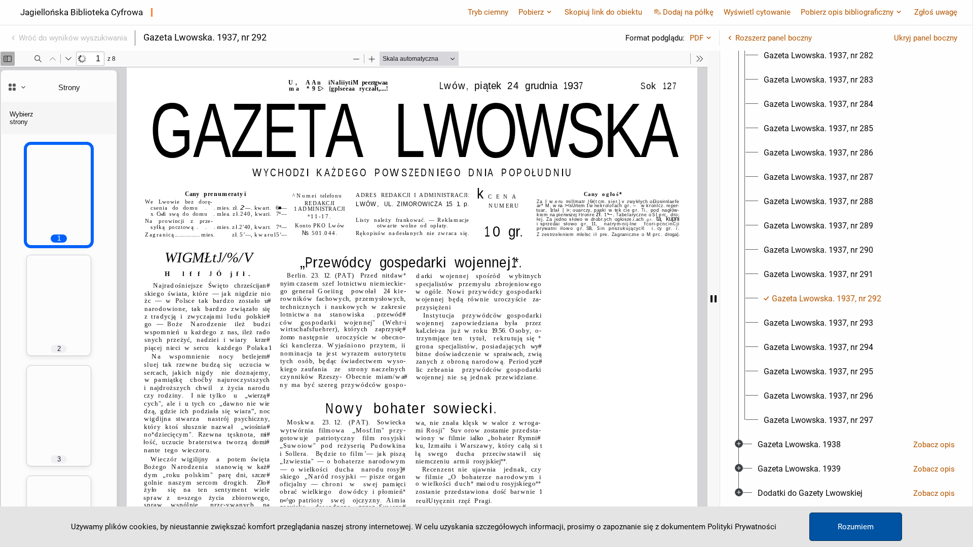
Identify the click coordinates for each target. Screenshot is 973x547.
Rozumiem (856, 526)
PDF (696, 38)
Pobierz (531, 12)
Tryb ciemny (488, 12)
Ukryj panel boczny (925, 38)
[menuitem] (818, 56)
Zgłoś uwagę (935, 12)
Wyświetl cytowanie (757, 12)
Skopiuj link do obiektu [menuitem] (603, 12)
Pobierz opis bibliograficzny (847, 12)
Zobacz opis (934, 444)
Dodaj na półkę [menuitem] (688, 12)
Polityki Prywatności (741, 526)
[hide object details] (713, 299)
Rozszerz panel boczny (773, 38)
